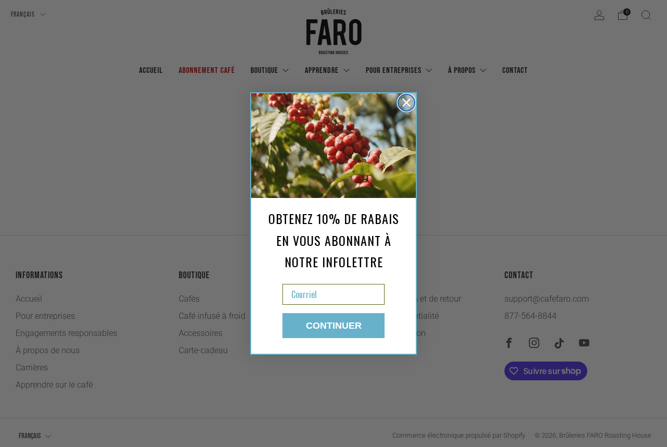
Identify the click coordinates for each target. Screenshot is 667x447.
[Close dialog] (406, 102)
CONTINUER (334, 325)
